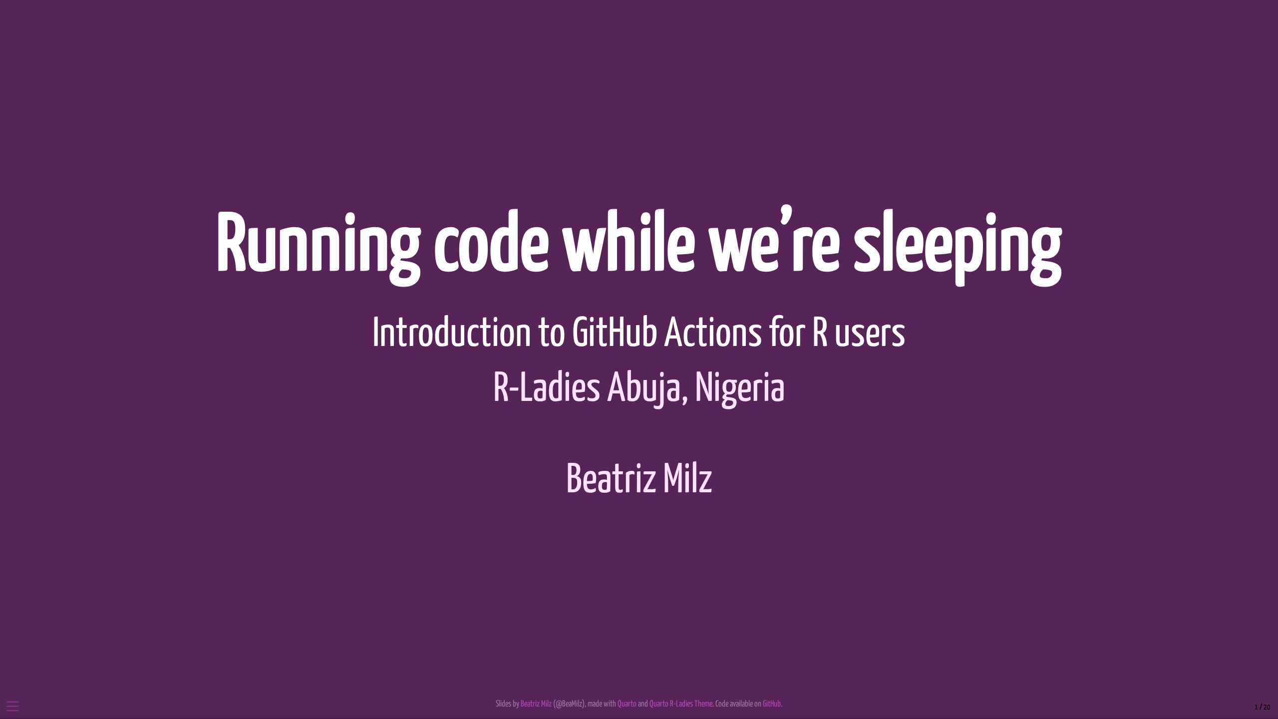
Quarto (627, 704)
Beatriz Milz (639, 481)
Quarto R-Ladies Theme (680, 704)
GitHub (772, 704)
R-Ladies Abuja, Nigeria (639, 389)
